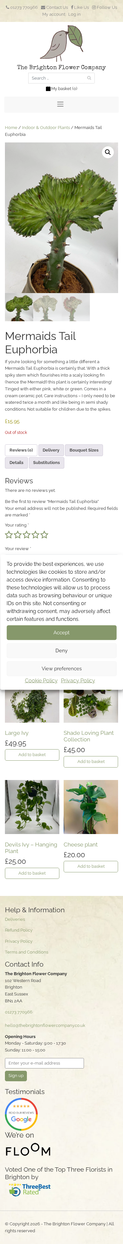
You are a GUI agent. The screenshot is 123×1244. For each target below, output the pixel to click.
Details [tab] (16, 462)
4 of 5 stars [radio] (35, 535)
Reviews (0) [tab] (21, 450)
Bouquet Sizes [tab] (84, 450)
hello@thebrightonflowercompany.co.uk (45, 1025)
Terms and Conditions (26, 952)
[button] (108, 152)
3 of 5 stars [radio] (27, 535)
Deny (61, 651)
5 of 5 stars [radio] (44, 535)
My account (53, 14)
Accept (61, 633)
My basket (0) (64, 88)
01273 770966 (23, 7)
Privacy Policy (78, 680)
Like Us (81, 7)
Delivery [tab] (51, 450)
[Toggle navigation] (61, 105)
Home (11, 127)
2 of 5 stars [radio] (18, 535)
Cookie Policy (41, 680)
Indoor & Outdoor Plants (46, 127)
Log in (74, 14)
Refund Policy (18, 930)
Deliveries (15, 919)
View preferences (62, 669)
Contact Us (56, 7)
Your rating (17, 525)
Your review (18, 548)
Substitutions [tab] (46, 462)
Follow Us (106, 7)
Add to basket (32, 754)
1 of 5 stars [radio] (9, 535)
